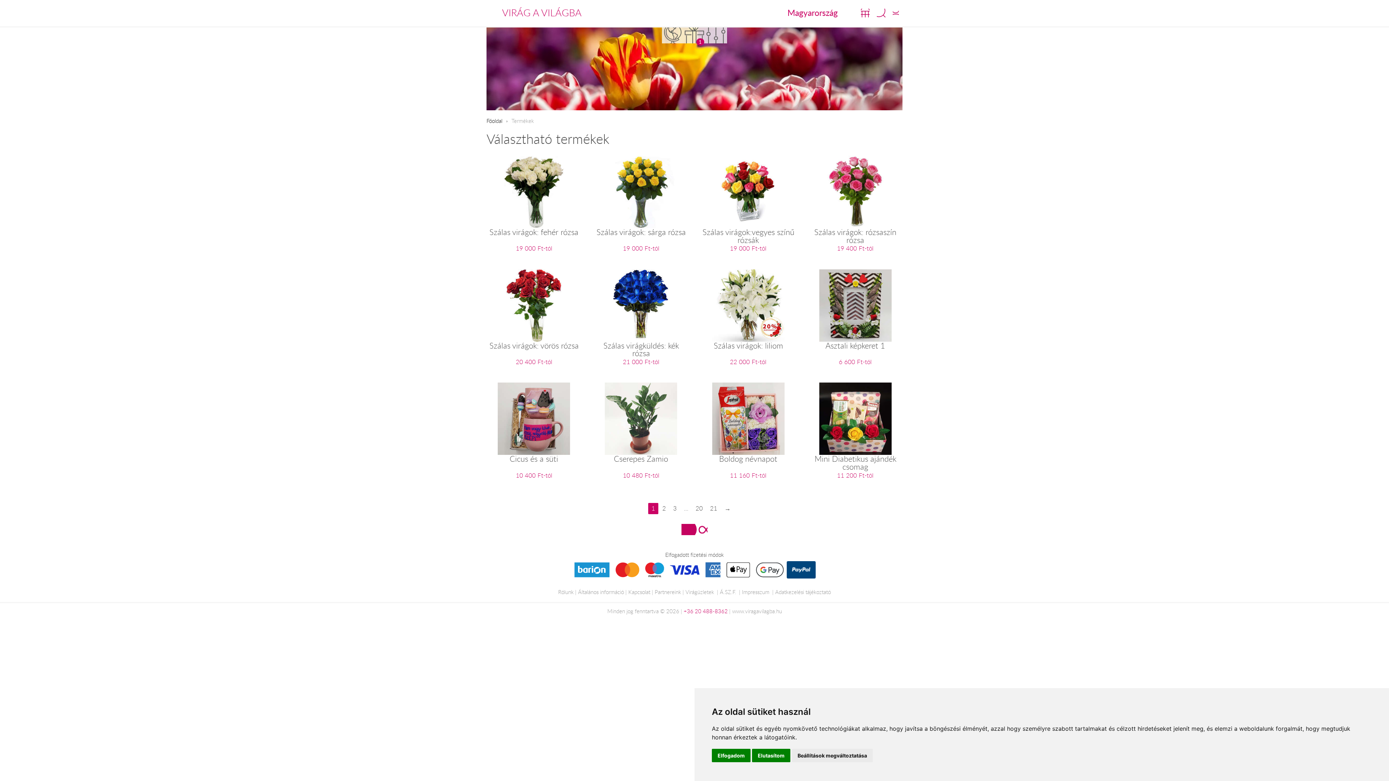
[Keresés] (881, 13)
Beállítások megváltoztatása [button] (832, 755)
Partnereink (668, 592)
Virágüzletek (699, 592)
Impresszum (755, 592)
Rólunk (566, 592)
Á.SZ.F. (728, 592)
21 (713, 508)
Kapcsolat (639, 592)
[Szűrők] (716, 35)
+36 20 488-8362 (706, 611)
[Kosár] (865, 13)
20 (699, 508)
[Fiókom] (896, 13)
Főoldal (494, 120)
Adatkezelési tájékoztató (803, 592)
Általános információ (601, 592)
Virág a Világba (542, 12)
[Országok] (673, 35)
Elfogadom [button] (731, 755)
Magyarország (812, 12)
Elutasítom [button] (771, 755)
